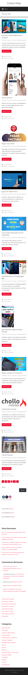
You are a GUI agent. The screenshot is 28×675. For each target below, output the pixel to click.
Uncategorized (6, 664)
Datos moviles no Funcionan (12, 373)
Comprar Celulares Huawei (14, 585)
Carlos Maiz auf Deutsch (8, 613)
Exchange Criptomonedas (9, 642)
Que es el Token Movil (9, 192)
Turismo (4, 662)
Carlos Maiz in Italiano (7, 609)
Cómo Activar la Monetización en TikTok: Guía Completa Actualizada (13, 576)
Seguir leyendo (6, 51)
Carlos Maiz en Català (7, 611)
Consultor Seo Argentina (19, 591)
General (4, 645)
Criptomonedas (6, 635)
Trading (4, 659)
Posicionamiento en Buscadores (10, 652)
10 (14, 481)
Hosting (4, 647)
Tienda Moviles (7, 455)
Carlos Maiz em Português (9, 604)
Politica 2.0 (4, 650)
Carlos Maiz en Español (8, 599)
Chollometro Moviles (9, 409)
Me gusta (10, 508)
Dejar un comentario (9, 58)
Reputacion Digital (6, 655)
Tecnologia (5, 657)
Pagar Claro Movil (8, 144)
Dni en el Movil (7, 98)
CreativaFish (5, 616)
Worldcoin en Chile (17, 582)
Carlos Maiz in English (7, 601)
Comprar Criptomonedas (8, 632)
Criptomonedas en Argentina (9, 637)
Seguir (12, 512)
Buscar (4, 487)
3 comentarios (7, 301)
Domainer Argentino (7, 640)
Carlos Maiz (14, 3)
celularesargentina (21, 40)
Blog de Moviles (8, 56)
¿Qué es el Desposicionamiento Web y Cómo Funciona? (12, 568)
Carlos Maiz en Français (8, 606)
